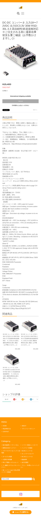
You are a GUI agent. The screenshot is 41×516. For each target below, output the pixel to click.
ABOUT (24, 426)
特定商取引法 (7, 428)
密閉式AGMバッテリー (9, 448)
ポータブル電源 (7, 456)
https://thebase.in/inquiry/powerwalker (24, 144)
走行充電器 (25, 462)
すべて (6, 399)
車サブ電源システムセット (11, 462)
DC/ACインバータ (27, 451)
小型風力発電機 (7, 459)
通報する (35, 109)
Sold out (20, 101)
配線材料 (24, 459)
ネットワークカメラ (28, 453)
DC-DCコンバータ (27, 456)
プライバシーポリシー (28, 428)
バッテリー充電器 (27, 448)
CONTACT (6, 431)
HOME (5, 426)
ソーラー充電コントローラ (30, 445)
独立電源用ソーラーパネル (11, 445)
